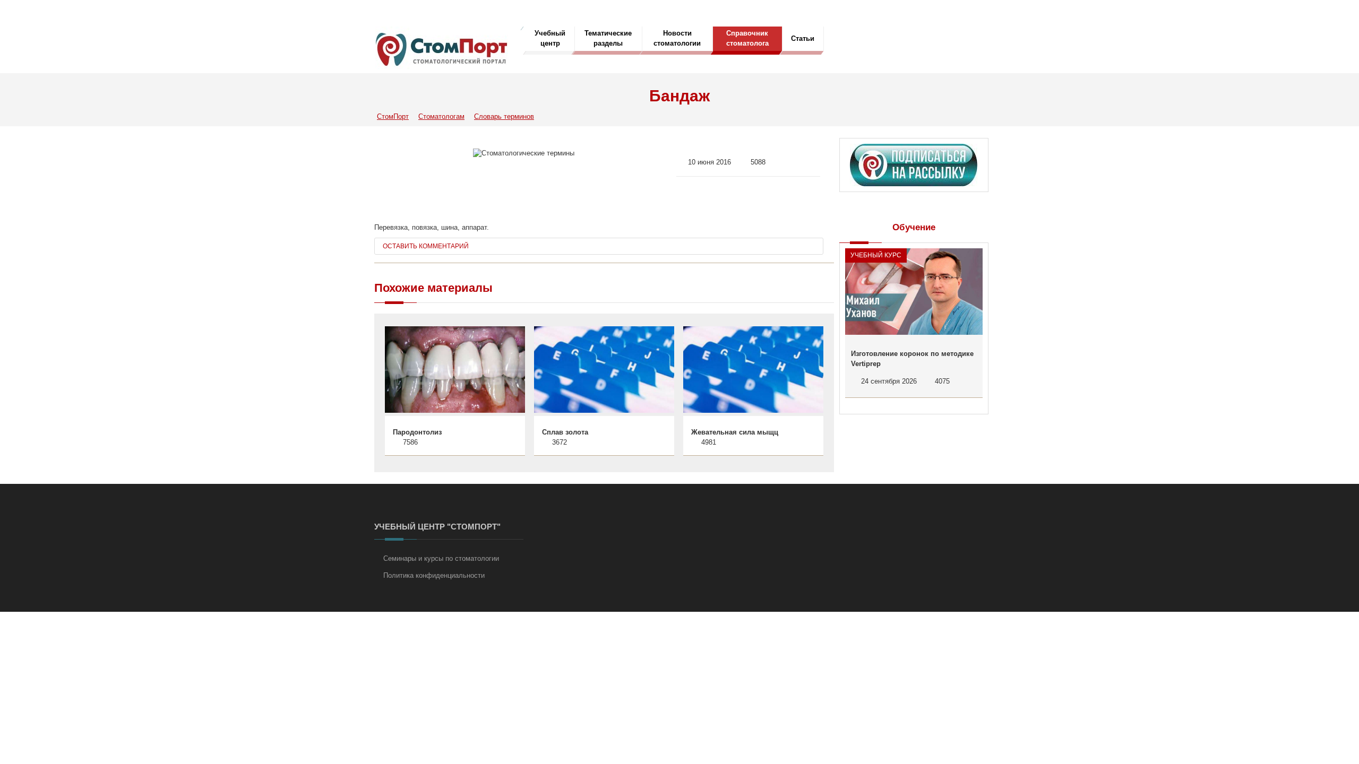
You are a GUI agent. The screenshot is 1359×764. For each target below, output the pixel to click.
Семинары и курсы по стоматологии (441, 558)
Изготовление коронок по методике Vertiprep (912, 359)
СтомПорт (393, 116)
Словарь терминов (504, 116)
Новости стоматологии (677, 38)
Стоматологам (441, 116)
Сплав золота (565, 432)
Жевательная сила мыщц (734, 432)
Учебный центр (550, 38)
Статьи (802, 38)
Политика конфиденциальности (434, 575)
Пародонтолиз (417, 432)
